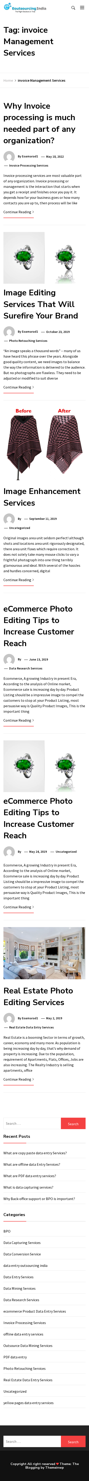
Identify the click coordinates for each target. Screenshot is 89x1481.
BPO (6, 1231)
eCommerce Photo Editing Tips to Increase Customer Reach (38, 626)
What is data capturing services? (28, 1187)
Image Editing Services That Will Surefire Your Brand (40, 304)
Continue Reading (17, 212)
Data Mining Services (19, 1288)
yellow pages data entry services (28, 1402)
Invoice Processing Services (28, 165)
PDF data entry (15, 1357)
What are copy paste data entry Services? (35, 1153)
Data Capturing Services (22, 1242)
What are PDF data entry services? (29, 1175)
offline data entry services (23, 1334)
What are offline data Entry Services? (31, 1164)
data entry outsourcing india (25, 1265)
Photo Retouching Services (28, 341)
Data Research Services (25, 668)
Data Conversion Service (22, 1254)
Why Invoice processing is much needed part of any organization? (39, 123)
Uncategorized (14, 1391)
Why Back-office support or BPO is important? (39, 1198)
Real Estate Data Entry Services (31, 1027)
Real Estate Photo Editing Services (38, 996)
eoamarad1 (30, 156)
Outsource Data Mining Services (27, 1345)
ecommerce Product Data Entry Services (34, 1311)
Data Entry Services (18, 1277)
